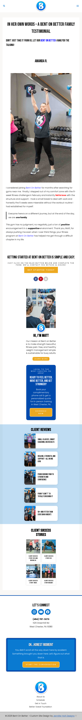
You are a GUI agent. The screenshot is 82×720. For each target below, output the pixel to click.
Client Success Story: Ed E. (48, 557)
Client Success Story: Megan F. (48, 582)
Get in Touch (40, 703)
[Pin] (41, 279)
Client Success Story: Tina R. (33, 582)
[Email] (46, 279)
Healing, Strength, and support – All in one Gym (46, 459)
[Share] (36, 279)
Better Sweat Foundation (40, 706)
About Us (41, 696)
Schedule (40, 700)
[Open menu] (77, 6)
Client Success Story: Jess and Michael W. (33, 558)
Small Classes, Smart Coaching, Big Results (46, 440)
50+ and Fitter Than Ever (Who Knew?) (45, 513)
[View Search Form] (4, 6)
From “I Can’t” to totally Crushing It (45, 495)
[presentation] (30, 441)
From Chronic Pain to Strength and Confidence (46, 477)
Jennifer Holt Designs (64, 715)
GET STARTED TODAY (41, 270)
